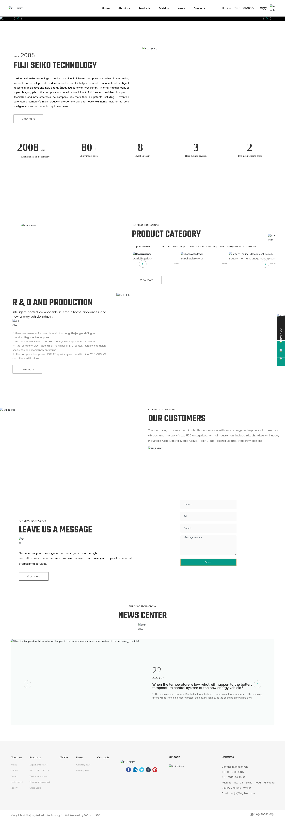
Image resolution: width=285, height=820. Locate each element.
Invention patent (142, 156)
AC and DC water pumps (173, 246)
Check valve (252, 246)
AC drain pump (238, 259)
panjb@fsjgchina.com (242, 793)
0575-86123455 (236, 772)
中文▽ (264, 8)
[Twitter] (141, 769)
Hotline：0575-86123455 (238, 8)
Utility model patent (88, 156)
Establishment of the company (35, 157)
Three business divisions (196, 156)
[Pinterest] (154, 769)
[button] (267, 18)
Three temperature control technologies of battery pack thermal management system (204, 686)
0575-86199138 (236, 777)
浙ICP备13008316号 (262, 814)
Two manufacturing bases (250, 156)
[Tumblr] (148, 769)
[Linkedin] (135, 769)
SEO (97, 815)
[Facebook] (128, 769)
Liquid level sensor (142, 246)
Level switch (140, 259)
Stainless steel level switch (197, 259)
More (176, 263)
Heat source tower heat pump (203, 246)
